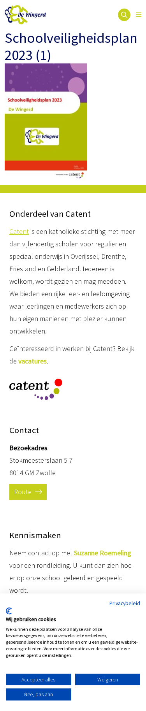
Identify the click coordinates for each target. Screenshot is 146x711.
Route (23, 491)
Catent (19, 231)
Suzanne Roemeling (102, 552)
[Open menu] (138, 15)
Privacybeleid (124, 603)
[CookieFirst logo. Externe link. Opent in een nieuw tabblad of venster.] (9, 610)
